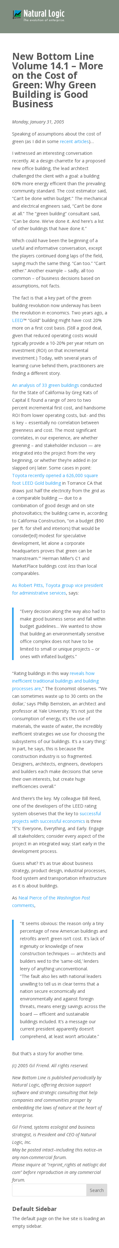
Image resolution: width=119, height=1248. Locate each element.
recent (66, 141)
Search (97, 1190)
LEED (17, 320)
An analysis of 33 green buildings (45, 385)
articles (81, 141)
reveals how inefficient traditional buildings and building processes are (55, 680)
